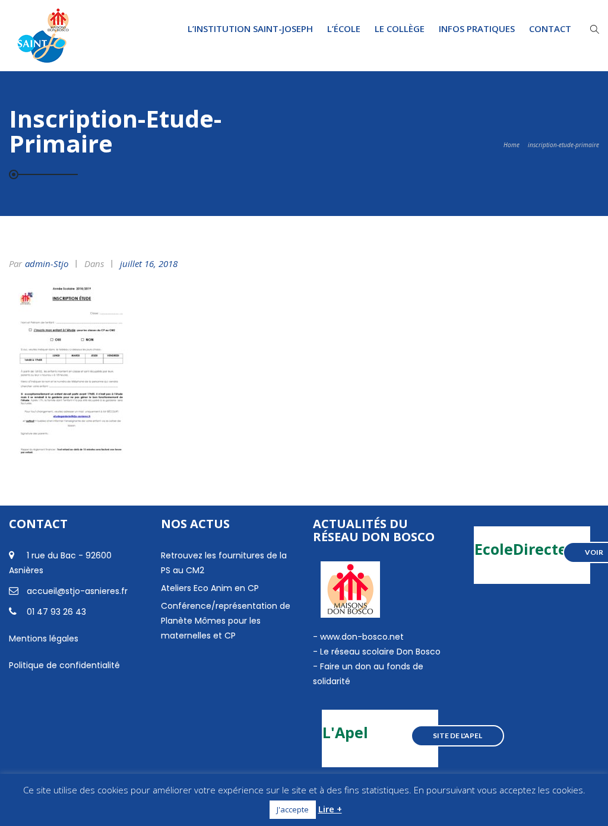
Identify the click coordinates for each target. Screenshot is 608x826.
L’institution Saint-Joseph (250, 28)
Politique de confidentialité (64, 665)
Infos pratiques (477, 28)
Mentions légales (43, 638)
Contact (550, 28)
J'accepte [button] (293, 809)
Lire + (330, 809)
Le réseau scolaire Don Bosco (379, 651)
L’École (343, 28)
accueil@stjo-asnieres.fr (77, 591)
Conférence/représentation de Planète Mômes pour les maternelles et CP (225, 620)
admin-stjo (46, 263)
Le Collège (400, 28)
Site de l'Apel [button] (457, 735)
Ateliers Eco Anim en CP (210, 588)
